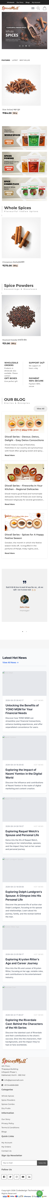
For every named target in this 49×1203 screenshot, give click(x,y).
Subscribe (42, 1163)
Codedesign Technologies (28, 1190)
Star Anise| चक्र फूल (11, 109)
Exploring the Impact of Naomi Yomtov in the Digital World (24, 773)
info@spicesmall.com (13, 1080)
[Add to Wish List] (24, 98)
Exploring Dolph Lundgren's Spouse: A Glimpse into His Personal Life (24, 895)
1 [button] (20, 46)
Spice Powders (8, 1100)
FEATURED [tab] (6, 60)
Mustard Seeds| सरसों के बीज (14, 340)
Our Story (20, 2)
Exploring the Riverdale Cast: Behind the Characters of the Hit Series (24, 1023)
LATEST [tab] (15, 60)
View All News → (11, 662)
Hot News (38, 700)
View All (40, 408)
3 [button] (26, 46)
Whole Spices (8, 1096)
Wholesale (10, 2)
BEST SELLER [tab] (25, 60)
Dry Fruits (6, 1108)
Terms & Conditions (10, 1127)
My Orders (6, 1147)
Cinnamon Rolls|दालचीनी (13, 262)
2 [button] (23, 46)
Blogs (28, 2)
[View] (34, 98)
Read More (10, 455)
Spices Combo (8, 1104)
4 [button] (29, 46)
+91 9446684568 (11, 1085)
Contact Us (6, 1151)
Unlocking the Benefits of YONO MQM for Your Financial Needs (22, 709)
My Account (36, 2)
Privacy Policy (8, 1123)
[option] (24, 30)
